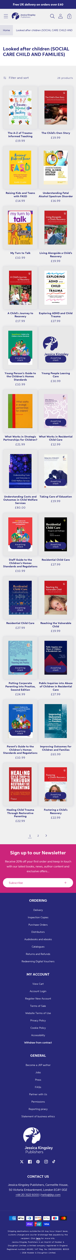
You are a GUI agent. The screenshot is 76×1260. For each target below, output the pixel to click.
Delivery (38, 909)
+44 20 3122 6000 (27, 1194)
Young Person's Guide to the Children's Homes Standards (20, 376)
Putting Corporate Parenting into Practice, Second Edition (20, 686)
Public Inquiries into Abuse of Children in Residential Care (55, 686)
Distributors (38, 931)
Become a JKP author (38, 1064)
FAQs (38, 1087)
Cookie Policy (38, 1027)
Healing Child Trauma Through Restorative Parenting (20, 813)
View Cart (38, 983)
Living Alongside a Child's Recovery (55, 254)
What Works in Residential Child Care (55, 438)
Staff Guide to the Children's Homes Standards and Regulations (20, 563)
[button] (6, 16)
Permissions (38, 1101)
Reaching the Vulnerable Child (55, 624)
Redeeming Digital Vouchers (38, 961)
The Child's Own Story (56, 132)
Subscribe (16, 882)
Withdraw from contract (38, 1042)
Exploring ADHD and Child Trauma (55, 315)
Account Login (38, 991)
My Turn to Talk (20, 252)
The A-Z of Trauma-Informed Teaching (20, 134)
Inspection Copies (38, 917)
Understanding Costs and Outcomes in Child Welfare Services (20, 500)
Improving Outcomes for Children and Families (55, 748)
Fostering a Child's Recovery (56, 811)
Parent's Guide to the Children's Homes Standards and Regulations (20, 749)
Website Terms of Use (38, 1013)
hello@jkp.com (51, 1194)
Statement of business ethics (38, 1116)
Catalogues (38, 946)
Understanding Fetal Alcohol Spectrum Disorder (56, 194)
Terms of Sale (38, 1005)
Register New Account (38, 998)
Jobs (38, 1072)
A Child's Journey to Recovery (20, 315)
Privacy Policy (38, 1020)
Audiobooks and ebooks (38, 939)
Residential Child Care (56, 559)
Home (6, 30)
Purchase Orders (38, 924)
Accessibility (38, 1035)
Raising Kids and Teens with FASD (20, 194)
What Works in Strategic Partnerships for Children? (20, 438)
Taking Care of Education (56, 496)
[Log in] (60, 16)
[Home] (23, 16)
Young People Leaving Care (56, 375)
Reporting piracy (38, 1108)
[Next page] (46, 836)
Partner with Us (38, 1094)
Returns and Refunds (38, 953)
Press (38, 1079)
